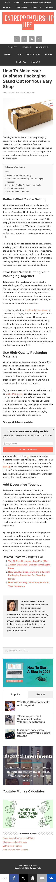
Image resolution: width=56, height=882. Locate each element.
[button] (28, 431)
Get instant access (28, 449)
